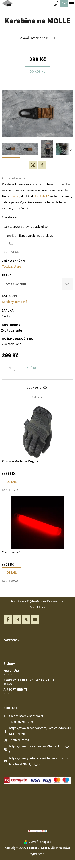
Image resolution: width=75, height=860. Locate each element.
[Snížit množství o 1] (13, 370)
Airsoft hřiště (16, 690)
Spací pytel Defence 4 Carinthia (29, 680)
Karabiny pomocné (14, 302)
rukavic (14, 196)
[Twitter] (33, 165)
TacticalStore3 (19, 740)
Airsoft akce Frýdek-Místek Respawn (35, 601)
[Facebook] (42, 165)
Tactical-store (11, 266)
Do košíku (38, 71)
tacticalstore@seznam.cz (26, 716)
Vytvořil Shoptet (40, 842)
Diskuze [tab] (36, 397)
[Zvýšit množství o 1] (13, 365)
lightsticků (42, 196)
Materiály (11, 671)
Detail (12, 482)
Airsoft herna (38, 607)
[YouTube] (35, 619)
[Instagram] (17, 619)
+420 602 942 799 (21, 722)
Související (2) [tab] (36, 387)
